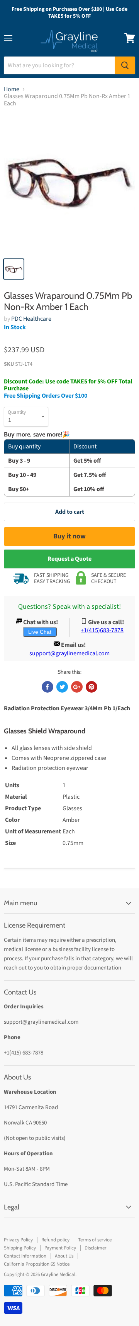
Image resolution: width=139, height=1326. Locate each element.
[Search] (125, 65)
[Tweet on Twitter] (62, 687)
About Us (64, 1256)
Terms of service (95, 1239)
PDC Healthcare (31, 319)
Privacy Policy (18, 1239)
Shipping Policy (20, 1247)
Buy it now (69, 536)
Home (11, 89)
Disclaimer (96, 1247)
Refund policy (55, 1239)
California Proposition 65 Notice (37, 1264)
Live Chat (39, 632)
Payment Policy (60, 1247)
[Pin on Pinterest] (91, 687)
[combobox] (59, 65)
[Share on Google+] (77, 687)
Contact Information (25, 1256)
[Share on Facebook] (47, 687)
